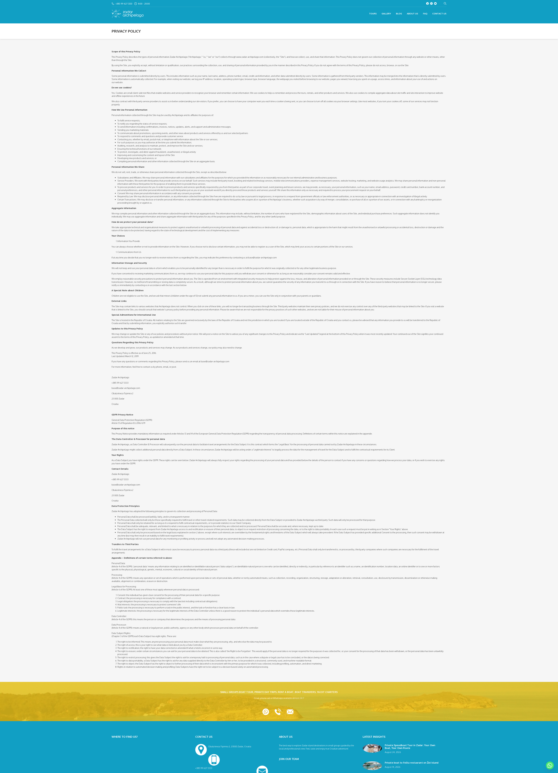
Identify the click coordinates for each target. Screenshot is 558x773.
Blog (399, 13)
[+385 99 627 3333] (233, 759)
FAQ (425, 13)
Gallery (386, 13)
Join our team (289, 759)
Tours (373, 13)
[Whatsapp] (550, 765)
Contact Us (439, 13)
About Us (412, 13)
